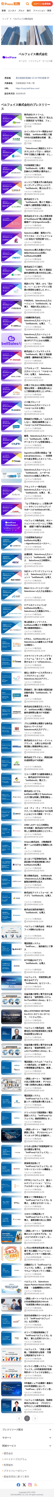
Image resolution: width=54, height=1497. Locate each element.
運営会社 (7, 1453)
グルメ (21, 10)
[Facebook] (18, 1485)
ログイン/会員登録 (42, 4)
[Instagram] (30, 1485)
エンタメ (12, 10)
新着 (4, 10)
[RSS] (35, 1485)
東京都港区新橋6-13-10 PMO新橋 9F (32, 78)
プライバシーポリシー (14, 1471)
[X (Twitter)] (24, 1485)
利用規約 (7, 1465)
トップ (5, 19)
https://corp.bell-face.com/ (27, 88)
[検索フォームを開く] (27, 3)
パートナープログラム (14, 1459)
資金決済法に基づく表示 (15, 1476)
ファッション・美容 (42, 10)
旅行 (29, 10)
